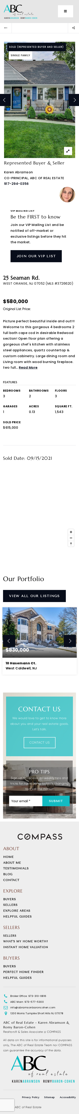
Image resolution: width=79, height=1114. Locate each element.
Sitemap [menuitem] (49, 1097)
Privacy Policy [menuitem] (30, 1097)
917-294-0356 (16, 183)
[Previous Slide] (9, 641)
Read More (28, 367)
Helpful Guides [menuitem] (17, 916)
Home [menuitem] (8, 857)
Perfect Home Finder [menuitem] (23, 972)
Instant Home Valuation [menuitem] (25, 947)
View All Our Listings (34, 596)
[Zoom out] (71, 538)
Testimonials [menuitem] (16, 868)
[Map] (39, 508)
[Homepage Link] (20, 11)
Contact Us (39, 742)
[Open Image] (39, 100)
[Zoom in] (71, 532)
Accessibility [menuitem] (68, 1097)
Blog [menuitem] (8, 874)
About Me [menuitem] (12, 862)
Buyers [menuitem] (9, 899)
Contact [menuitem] (11, 880)
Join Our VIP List (36, 256)
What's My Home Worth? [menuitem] (25, 941)
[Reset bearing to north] (71, 544)
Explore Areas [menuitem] (16, 910)
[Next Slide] (70, 641)
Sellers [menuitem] (10, 905)
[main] (39, 356)
